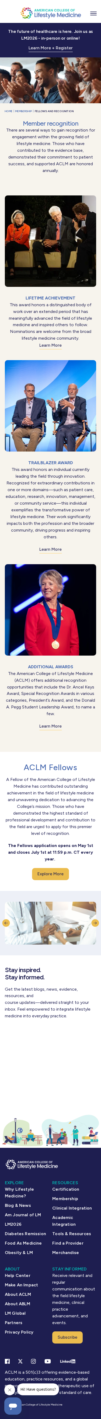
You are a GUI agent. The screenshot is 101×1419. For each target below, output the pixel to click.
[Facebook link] (7, 1361)
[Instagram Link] (33, 1361)
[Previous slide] (6, 923)
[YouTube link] (47, 1361)
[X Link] (20, 1361)
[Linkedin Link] (68, 1361)
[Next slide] (95, 923)
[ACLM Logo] (50, 12)
